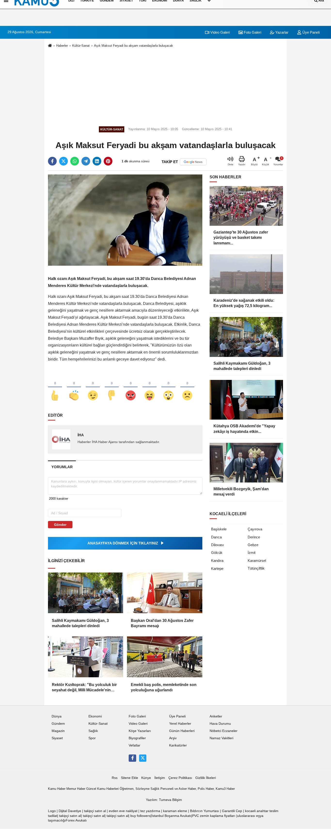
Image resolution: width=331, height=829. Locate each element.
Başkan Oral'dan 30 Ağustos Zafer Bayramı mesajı (162, 623)
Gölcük (216, 552)
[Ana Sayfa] (50, 46)
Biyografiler (137, 738)
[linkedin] (97, 161)
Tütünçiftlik (256, 568)
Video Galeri (219, 32)
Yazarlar (281, 32)
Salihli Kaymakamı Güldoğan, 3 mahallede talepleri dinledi (80, 623)
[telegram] (85, 161)
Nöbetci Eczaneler (223, 731)
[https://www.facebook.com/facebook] (132, 758)
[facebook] (52, 161)
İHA (81, 435)
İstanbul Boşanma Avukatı (171, 816)
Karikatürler (178, 745)
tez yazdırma (150, 811)
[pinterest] (108, 161)
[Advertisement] (165, 86)
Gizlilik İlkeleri (205, 778)
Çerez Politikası (180, 778)
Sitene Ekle (129, 778)
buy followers (140, 816)
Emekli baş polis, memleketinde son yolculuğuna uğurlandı (164, 687)
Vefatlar (134, 745)
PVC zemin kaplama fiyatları (213, 816)
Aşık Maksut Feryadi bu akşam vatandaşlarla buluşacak (133, 45)
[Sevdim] (93, 387)
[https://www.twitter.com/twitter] (142, 758)
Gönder (60, 525)
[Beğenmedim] (112, 387)
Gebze (253, 545)
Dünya (57, 716)
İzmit (251, 552)
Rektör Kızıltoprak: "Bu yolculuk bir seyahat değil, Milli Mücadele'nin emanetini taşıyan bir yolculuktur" (84, 688)
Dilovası (217, 545)
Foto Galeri (252, 32)
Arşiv (173, 738)
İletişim (159, 778)
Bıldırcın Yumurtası (204, 811)
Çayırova (255, 529)
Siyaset (57, 738)
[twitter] (63, 161)
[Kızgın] (131, 387)
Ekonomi (95, 716)
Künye (146, 778)
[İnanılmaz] (168, 387)
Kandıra (217, 560)
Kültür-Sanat (81, 45)
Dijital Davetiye (70, 811)
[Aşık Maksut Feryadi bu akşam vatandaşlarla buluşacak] (125, 220)
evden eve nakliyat (123, 811)
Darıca (216, 537)
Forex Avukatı (76, 820)
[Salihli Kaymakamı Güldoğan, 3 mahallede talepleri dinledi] (85, 593)
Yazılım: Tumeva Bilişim (164, 800)
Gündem (58, 723)
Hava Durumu (220, 723)
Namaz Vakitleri (221, 738)
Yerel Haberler (180, 723)
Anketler (216, 716)
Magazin (58, 731)
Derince (254, 537)
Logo (52, 811)
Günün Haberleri (182, 731)
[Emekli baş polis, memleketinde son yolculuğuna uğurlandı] (164, 656)
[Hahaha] (149, 387)
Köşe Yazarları (140, 731)
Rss (115, 778)
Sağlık (93, 731)
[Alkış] (74, 387)
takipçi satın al (95, 811)
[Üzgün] (187, 387)
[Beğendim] (55, 387)
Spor (92, 738)
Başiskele (219, 529)
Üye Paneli (310, 32)
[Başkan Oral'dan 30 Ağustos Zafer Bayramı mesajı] (164, 593)
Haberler (62, 45)
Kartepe (217, 568)
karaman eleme (175, 811)
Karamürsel (257, 560)
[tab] (62, 466)
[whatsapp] (74, 161)
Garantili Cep (232, 811)
